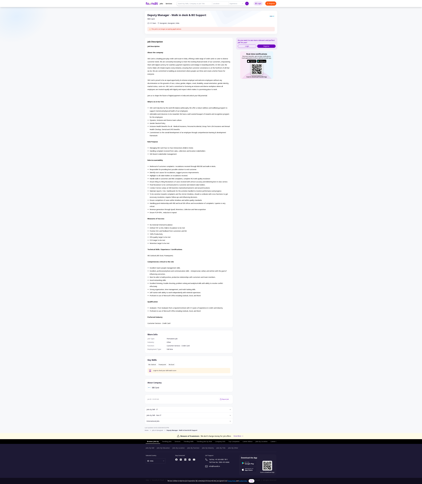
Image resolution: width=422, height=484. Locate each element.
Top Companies (234, 441)
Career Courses (276, 441)
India (177, 23)
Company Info (220, 441)
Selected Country (151, 455)
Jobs (161, 4)
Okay (251, 481)
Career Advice (247, 441)
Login (259, 3)
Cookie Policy (243, 481)
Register (272, 3)
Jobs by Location (261, 441)
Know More (237, 436)
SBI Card (151, 19)
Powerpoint (162, 365)
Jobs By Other (233, 448)
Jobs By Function (193, 448)
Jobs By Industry (208, 448)
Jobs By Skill (150, 448)
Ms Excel (171, 365)
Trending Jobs (167, 441)
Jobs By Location (178, 448)
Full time (170, 349)
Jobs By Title (220, 448)
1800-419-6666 (224, 462)
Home (146, 430)
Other (169, 342)
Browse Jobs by (153, 441)
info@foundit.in (214, 466)
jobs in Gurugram (157, 430)
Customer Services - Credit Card (178, 346)
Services (169, 4)
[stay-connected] (176, 459)
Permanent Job (172, 339)
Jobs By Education (163, 448)
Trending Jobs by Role (204, 441)
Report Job (225, 399)
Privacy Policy (231, 481)
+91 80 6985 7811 (221, 459)
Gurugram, (163, 23)
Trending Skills (189, 441)
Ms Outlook (152, 365)
